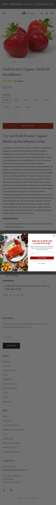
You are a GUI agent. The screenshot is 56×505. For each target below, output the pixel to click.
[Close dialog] (54, 235)
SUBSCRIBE (42, 258)
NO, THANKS (42, 263)
